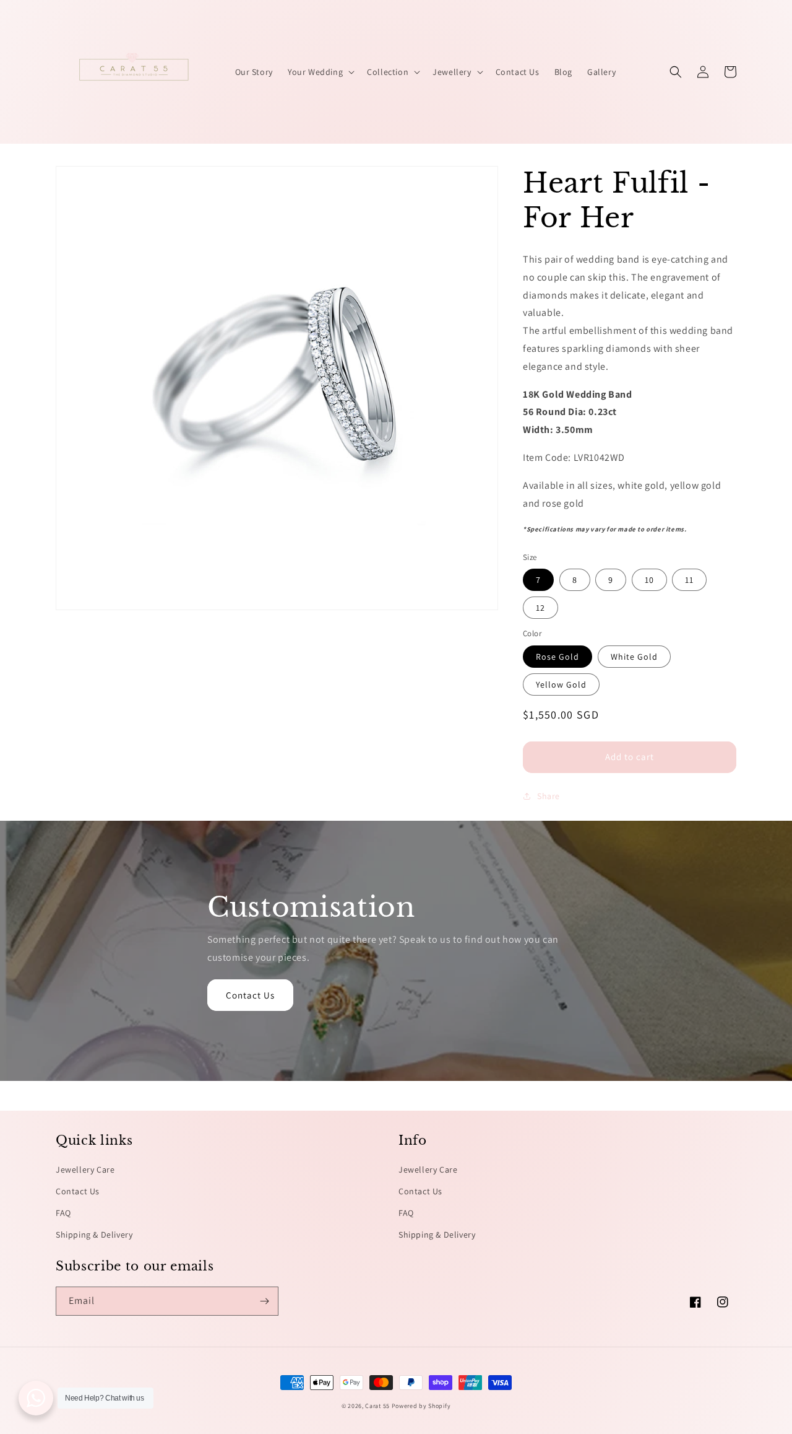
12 (540, 607)
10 (649, 579)
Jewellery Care (85, 1169)
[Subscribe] (264, 1301)
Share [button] (548, 796)
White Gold (634, 656)
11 (689, 579)
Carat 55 (377, 1406)
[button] (319, 72)
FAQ (63, 1212)
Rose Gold (557, 656)
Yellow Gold (561, 684)
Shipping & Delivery (94, 1234)
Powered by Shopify (421, 1406)
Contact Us (250, 995)
